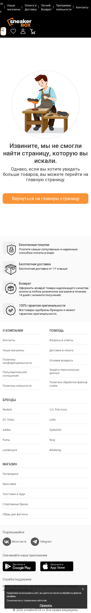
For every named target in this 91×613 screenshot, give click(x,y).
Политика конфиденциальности (17, 361)
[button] (23, 31)
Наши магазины (13, 7)
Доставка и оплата (61, 350)
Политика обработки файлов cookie (68, 384)
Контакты (82, 7)
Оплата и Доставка (31, 7)
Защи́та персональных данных (64, 371)
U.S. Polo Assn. (58, 409)
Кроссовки (9, 484)
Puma (6, 440)
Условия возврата (61, 360)
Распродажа (10, 473)
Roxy (52, 440)
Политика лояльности (17, 385)
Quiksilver (55, 429)
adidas (7, 429)
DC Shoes (9, 419)
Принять (46, 605)
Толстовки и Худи (14, 494)
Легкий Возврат (46, 7)
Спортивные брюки (15, 504)
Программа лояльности (64, 7)
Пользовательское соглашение (15, 374)
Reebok (7, 409)
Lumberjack (10, 450)
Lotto (52, 419)
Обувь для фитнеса (15, 514)
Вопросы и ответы (61, 340)
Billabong (55, 450)
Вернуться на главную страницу (45, 198)
